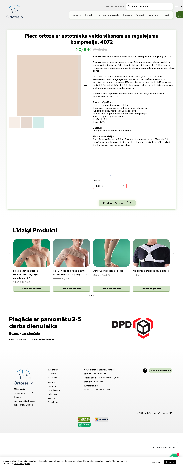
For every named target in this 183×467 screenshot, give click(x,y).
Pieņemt (170, 462)
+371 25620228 (25, 405)
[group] (91, 265)
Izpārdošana (54, 390)
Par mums (53, 386)
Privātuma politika (22, 463)
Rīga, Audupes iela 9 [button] (23, 393)
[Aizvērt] (179, 462)
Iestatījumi (155, 462)
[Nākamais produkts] (174, 252)
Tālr (15, 405)
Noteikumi (53, 402)
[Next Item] (85, 85)
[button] (89, 15)
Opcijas (96, 181)
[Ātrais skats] (31, 253)
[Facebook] (145, 370)
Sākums (52, 373)
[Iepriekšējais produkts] (9, 252)
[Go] (96, 173)
